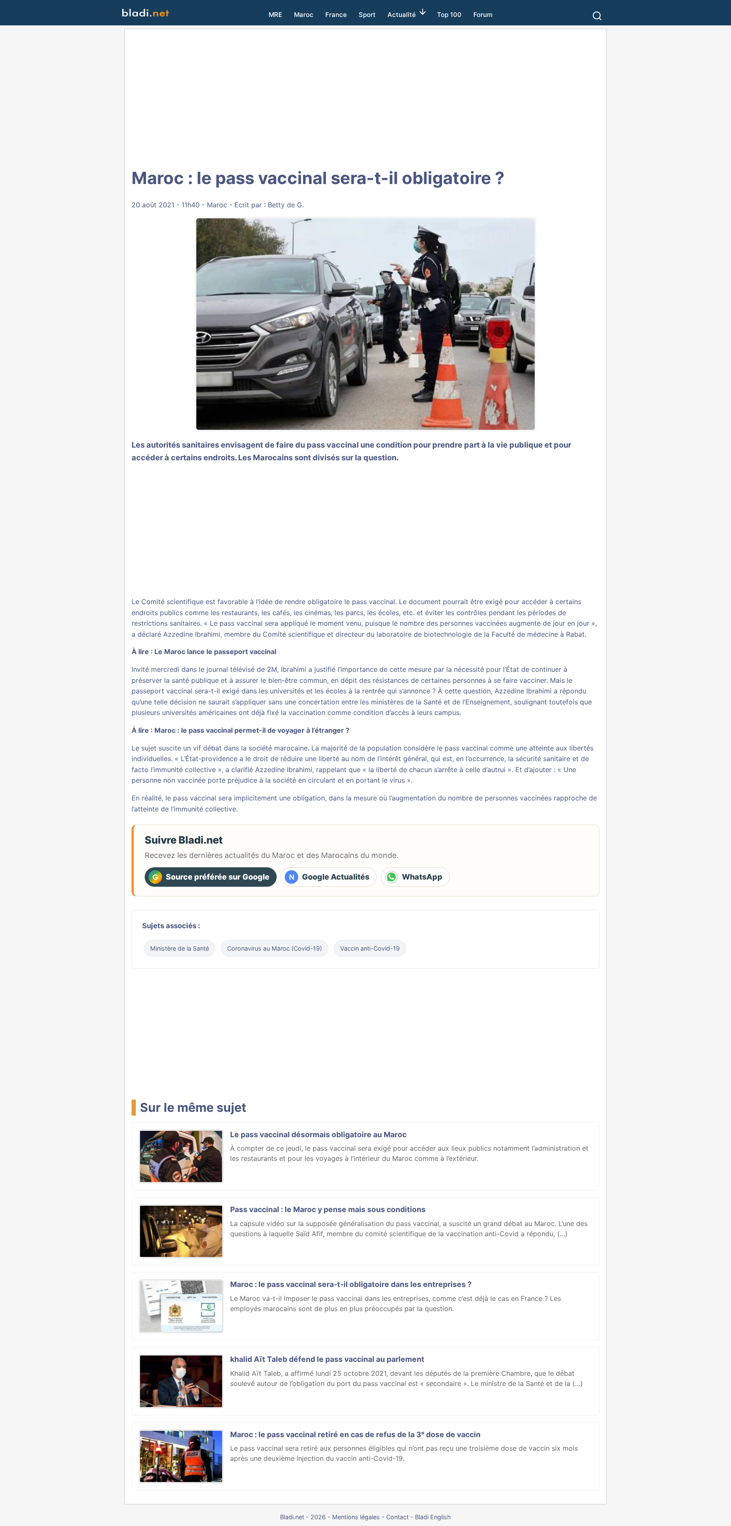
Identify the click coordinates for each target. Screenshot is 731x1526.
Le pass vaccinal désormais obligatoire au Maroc (318, 1134)
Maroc (303, 15)
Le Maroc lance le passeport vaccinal (215, 651)
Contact (397, 1517)
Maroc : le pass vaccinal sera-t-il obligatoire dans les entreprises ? (351, 1284)
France (336, 15)
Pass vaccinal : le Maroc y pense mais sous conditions (328, 1209)
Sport (367, 15)
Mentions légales (356, 1517)
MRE (275, 15)
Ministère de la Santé (179, 948)
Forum (482, 15)
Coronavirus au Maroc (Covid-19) (274, 948)
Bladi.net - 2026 (303, 1517)
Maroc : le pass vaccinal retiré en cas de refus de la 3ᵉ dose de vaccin (355, 1434)
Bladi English (433, 1517)
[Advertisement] (365, 97)
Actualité (401, 15)
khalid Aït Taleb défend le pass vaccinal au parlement (327, 1359)
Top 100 (449, 15)
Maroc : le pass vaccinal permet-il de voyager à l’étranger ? (251, 730)
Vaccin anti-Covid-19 (370, 948)
